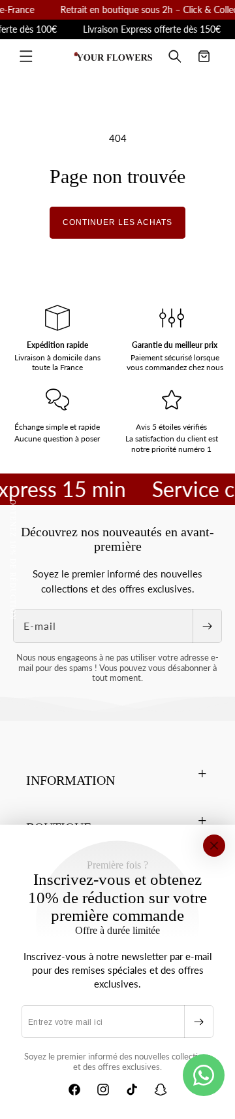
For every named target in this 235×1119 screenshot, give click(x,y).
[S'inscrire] (198, 1021)
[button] (26, 56)
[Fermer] (214, 845)
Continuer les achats (117, 222)
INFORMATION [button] (70, 780)
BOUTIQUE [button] (58, 827)
